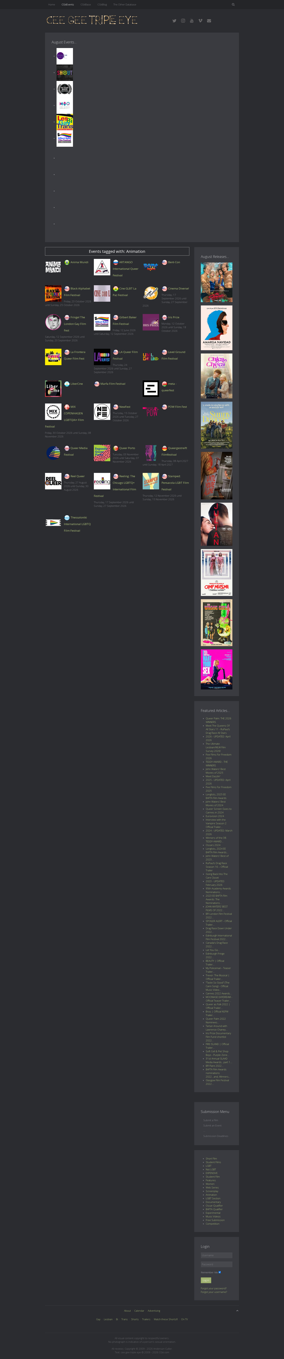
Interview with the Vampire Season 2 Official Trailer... (216, 823)
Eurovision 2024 (215, 816)
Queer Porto (127, 448)
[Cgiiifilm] (174, 21)
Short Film (211, 1158)
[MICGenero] (65, 158)
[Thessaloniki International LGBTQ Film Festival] (53, 522)
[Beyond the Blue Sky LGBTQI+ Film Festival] (65, 56)
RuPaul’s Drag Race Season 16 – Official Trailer (217, 866)
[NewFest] (102, 411)
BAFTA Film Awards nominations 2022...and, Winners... (218, 1073)
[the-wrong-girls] (217, 622)
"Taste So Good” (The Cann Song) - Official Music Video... (217, 986)
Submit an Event (212, 1125)
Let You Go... (213, 950)
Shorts (135, 1319)
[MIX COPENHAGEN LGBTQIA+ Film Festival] (53, 411)
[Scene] (65, 223)
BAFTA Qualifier (214, 1209)
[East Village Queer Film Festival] (65, 88)
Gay (98, 1319)
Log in (206, 1280)
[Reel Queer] (65, 207)
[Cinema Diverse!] (151, 293)
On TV (184, 1319)
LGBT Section (213, 1198)
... (204, 1130)
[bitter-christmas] (217, 327)
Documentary (213, 1202)
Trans (124, 1319)
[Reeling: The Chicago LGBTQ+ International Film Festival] (102, 481)
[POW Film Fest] (151, 411)
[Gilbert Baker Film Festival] (65, 138)
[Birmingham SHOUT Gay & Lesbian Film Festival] (65, 72)
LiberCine (77, 384)
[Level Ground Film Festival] (151, 357)
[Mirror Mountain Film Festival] (65, 174)
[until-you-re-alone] (217, 475)
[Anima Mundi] (53, 267)
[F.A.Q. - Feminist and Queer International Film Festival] (65, 105)
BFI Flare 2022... (215, 1065)
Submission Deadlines (215, 1136)
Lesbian (108, 1319)
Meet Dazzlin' (213, 776)
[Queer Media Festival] (53, 453)
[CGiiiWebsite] (192, 21)
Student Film (213, 1176)
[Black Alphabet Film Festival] (53, 293)
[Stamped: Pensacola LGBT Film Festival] (151, 481)
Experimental (213, 1212)
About (127, 1310)
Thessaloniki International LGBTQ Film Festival (77, 524)
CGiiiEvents (68, 4)
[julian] (217, 524)
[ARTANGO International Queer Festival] (102, 267)
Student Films (213, 1162)
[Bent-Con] (151, 267)
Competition (212, 1223)
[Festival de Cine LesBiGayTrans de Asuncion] (65, 121)
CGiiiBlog (102, 4)
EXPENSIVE (212, 1173)
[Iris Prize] (151, 322)
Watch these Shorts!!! (166, 1319)
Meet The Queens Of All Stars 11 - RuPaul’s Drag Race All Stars (218, 729)
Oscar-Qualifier (214, 1205)
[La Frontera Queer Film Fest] (53, 357)
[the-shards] (217, 282)
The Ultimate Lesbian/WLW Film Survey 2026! (216, 747)
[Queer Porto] (102, 453)
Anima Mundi (79, 262)
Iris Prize (173, 317)
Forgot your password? (213, 1288)
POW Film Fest (177, 407)
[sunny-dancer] (217, 424)
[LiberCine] (53, 388)
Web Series (212, 1187)
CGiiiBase (86, 4)
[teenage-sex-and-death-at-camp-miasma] (217, 572)
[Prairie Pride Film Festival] (65, 190)
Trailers (146, 1319)
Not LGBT (211, 1169)
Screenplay (212, 1191)
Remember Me (209, 1272)
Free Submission (215, 1220)
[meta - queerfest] (151, 388)
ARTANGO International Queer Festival (125, 268)
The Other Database (124, 4)
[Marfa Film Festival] (97, 384)
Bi (117, 1319)
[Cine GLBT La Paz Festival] (102, 293)
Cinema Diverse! (178, 288)
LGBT (208, 1165)
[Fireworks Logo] (92, 19)
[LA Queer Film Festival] (102, 357)
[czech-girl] (217, 375)
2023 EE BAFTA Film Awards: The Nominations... (216, 899)
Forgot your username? (214, 1292)
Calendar (139, 1310)
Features (211, 1180)
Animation (211, 1194)
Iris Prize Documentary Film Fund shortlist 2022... (218, 1037)
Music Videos (213, 1216)
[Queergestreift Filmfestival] (151, 453)
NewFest (124, 407)
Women (210, 1183)
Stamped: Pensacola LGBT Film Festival (175, 482)
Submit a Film (210, 1120)
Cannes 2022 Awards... (219, 993)
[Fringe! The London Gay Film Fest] (53, 322)
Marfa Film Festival (112, 384)
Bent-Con (174, 262)
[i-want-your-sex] (217, 669)
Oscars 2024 (213, 845)
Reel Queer (78, 476)
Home (51, 4)
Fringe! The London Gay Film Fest (75, 323)
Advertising (154, 1310)
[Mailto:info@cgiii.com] (209, 21)
